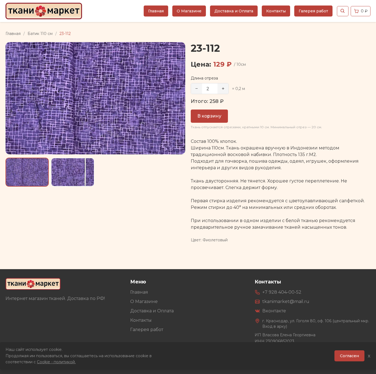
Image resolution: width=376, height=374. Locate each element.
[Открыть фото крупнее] (95, 98)
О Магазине (189, 11)
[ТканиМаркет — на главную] (33, 284)
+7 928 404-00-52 (281, 292)
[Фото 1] (27, 172)
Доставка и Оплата (233, 11)
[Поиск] (342, 11)
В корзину (209, 116)
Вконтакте (274, 310)
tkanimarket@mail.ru (285, 301)
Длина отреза (204, 78)
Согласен (349, 355)
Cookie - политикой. (56, 361)
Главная (156, 11)
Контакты (276, 11)
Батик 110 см (40, 33)
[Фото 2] (72, 172)
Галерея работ (313, 11)
